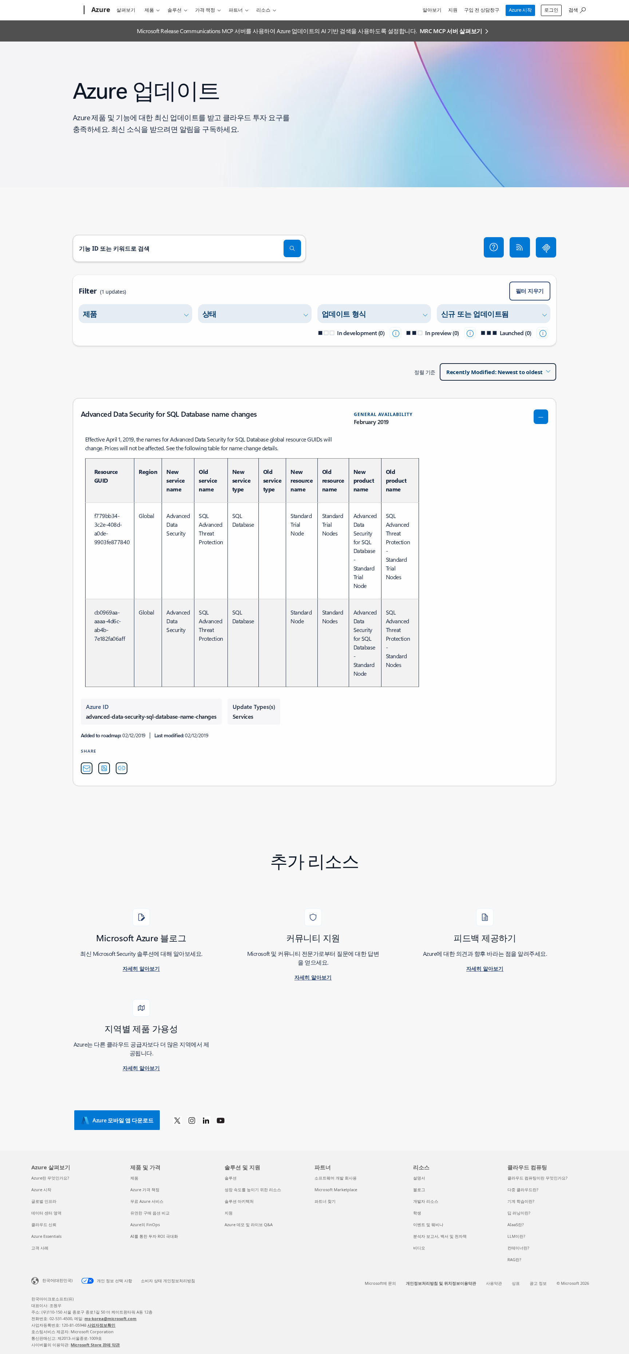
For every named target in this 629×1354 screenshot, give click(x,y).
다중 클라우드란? (522, 1189)
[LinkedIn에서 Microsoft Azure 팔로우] (206, 1120)
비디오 (419, 1248)
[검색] (292, 248)
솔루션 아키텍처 (239, 1201)
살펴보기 (125, 10)
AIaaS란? (515, 1224)
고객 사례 (39, 1248)
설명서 (419, 1178)
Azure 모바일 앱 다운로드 (122, 1120)
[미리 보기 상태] (470, 333)
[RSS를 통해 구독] (520, 247)
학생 (417, 1213)
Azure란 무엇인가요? (50, 1178)
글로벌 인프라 (43, 1201)
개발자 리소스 (425, 1201)
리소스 (263, 10)
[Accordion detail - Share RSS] (104, 768)
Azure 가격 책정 (144, 1189)
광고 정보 (538, 1283)
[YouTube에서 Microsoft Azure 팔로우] (220, 1120)
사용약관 (494, 1283)
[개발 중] (395, 333)
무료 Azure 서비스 (146, 1201)
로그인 (551, 10)
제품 (149, 10)
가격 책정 (205, 10)
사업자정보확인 (101, 1325)
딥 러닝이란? (518, 1213)
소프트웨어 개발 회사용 (335, 1178)
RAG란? (514, 1259)
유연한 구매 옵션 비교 (150, 1213)
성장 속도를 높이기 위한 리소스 (253, 1189)
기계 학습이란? (520, 1201)
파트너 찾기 (325, 1201)
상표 (516, 1283)
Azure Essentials (46, 1236)
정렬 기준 (424, 372)
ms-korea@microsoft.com (110, 1318)
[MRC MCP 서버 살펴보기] (546, 247)
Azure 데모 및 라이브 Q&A (249, 1224)
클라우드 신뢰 (43, 1224)
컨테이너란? (518, 1248)
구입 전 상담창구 (481, 10)
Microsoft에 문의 (380, 1283)
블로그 (419, 1189)
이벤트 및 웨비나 (428, 1224)
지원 (453, 10)
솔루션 (174, 10)
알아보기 (432, 10)
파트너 (236, 10)
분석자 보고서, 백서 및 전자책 (440, 1236)
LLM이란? (516, 1236)
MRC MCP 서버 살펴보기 (451, 31)
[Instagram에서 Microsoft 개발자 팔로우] (191, 1120)
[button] (494, 247)
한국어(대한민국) (57, 1280)
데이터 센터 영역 (46, 1213)
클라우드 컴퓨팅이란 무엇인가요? (537, 1178)
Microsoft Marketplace (335, 1189)
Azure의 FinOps (145, 1224)
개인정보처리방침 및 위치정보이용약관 (441, 1283)
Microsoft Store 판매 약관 (95, 1344)
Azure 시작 (520, 10)
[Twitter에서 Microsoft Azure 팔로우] (177, 1120)
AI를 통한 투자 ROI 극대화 (154, 1236)
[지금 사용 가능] (542, 333)
